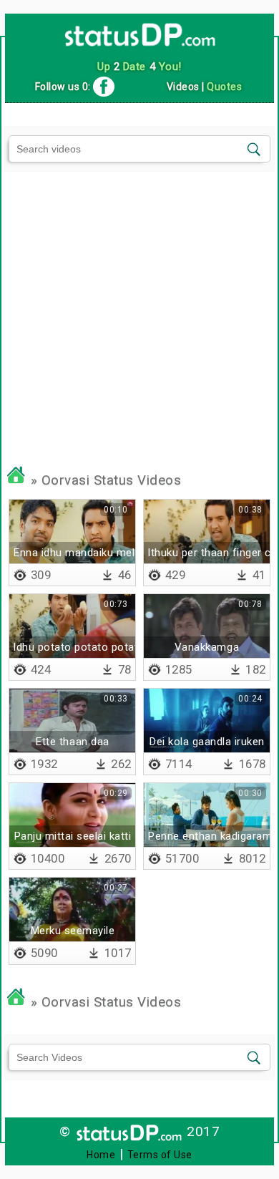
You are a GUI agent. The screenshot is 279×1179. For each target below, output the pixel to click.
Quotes (224, 86)
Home (101, 1154)
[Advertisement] (139, 310)
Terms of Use (159, 1154)
